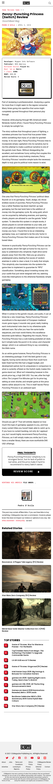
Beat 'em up (9, 69)
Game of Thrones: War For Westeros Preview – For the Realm (27, 646)
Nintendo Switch (11, 66)
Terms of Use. (6, 780)
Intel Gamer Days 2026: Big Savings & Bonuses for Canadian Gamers (28, 673)
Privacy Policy (28, 768)
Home (4, 10)
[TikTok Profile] (13, 758)
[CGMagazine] (26, 747)
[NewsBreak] (44, 758)
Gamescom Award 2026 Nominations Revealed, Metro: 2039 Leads (28, 691)
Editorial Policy (38, 768)
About (4, 762)
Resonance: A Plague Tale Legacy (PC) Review (22, 562)
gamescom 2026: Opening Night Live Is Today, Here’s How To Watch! (28, 679)
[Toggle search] (50, 3)
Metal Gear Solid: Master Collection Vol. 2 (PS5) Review (23, 630)
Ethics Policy (31, 763)
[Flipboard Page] (38, 758)
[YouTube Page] (32, 758)
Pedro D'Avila (8, 25)
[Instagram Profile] (25, 758)
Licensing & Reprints (16, 768)
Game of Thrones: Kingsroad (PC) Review (29, 667)
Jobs (10, 762)
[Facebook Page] (19, 758)
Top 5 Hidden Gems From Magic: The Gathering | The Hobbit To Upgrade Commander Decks (28, 653)
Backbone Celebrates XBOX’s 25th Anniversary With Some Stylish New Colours (27, 698)
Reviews (10, 10)
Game (17, 10)
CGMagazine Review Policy (44, 763)
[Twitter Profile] (7, 758)
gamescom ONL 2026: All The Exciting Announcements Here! (28, 685)
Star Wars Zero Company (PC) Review (19, 595)
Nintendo (6, 482)
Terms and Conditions (19, 763)
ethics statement (8, 521)
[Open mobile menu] (3, 3)
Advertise (5, 767)
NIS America (16, 482)
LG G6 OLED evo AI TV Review (24, 660)
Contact (47, 767)
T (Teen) (8, 71)
